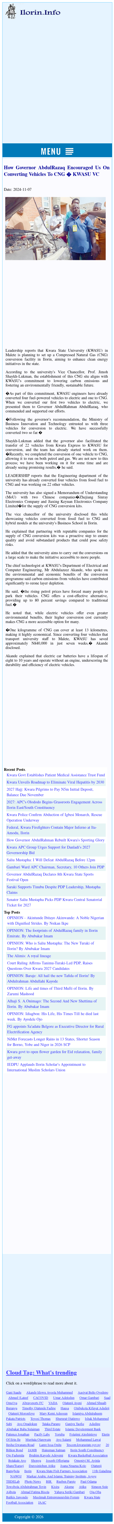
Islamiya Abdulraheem (87, 1413)
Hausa (65, 1408)
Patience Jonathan (17, 1434)
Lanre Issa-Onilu (50, 1444)
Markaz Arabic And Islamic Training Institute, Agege (61, 1476)
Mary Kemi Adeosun (54, 1413)
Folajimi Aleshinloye (83, 1434)
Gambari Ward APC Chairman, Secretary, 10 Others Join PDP (55, 867)
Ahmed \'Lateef (18, 1397)
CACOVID (40, 1397)
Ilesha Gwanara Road (20, 1444)
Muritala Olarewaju (38, 1439)
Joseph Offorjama (57, 1460)
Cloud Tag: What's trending (41, 1372)
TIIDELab (13, 1481)
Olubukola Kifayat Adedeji (91, 1408)
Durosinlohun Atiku (42, 1465)
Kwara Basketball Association (88, 1455)
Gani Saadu (13, 1392)
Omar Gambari (89, 1397)
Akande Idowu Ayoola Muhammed (49, 1392)
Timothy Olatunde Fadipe (39, 1408)
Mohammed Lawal (88, 1439)
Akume (69, 1486)
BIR (49, 1481)
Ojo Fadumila (15, 1455)
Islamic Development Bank (83, 1429)
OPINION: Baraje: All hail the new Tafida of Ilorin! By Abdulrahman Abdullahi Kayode (51, 978)
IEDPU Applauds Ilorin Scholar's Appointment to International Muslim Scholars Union (46, 1067)
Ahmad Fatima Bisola (35, 1492)
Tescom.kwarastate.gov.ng (83, 1444)
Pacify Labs (42, 1434)
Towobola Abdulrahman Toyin (26, 1486)
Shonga (36, 1460)
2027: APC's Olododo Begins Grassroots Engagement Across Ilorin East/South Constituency (54, 804)
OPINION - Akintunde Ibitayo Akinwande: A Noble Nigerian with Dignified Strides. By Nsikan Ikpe (55, 920)
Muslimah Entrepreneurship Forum (56, 1497)
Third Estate (52, 1429)
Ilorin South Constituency (87, 1450)
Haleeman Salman (53, 1450)
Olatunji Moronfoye (21, 1413)
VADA (53, 1402)
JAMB (32, 1450)
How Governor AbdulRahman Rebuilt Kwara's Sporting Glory (56, 840)
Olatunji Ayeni (72, 1402)
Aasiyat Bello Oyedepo (93, 1392)
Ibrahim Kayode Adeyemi (46, 1455)
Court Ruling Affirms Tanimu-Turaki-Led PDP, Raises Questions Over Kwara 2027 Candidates (49, 965)
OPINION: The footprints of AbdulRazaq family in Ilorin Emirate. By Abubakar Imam (52, 933)
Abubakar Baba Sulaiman (23, 1429)
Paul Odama (89, 1481)
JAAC (42, 1502)
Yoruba (59, 1434)
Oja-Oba (95, 1492)
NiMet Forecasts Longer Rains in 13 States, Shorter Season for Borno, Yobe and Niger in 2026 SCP (53, 1041)
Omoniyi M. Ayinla (87, 1460)
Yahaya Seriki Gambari (69, 1492)
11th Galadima (101, 1471)
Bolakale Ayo (17, 1460)
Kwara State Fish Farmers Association (62, 1471)
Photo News (33, 1481)
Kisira (55, 1486)
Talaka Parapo (51, 1423)
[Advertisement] (57, 75)
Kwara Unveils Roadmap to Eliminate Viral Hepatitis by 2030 (55, 782)
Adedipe (94, 1423)
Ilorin (28, 1471)
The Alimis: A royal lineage (29, 955)
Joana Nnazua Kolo (73, 1465)
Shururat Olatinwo (68, 1418)
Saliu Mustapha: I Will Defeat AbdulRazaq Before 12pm (51, 859)
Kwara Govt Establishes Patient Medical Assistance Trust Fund (56, 774)
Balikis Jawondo (17, 1497)
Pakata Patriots (15, 1418)
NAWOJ (16, 1476)
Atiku (82, 1486)
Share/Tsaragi (15, 1465)
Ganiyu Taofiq (74, 1423)
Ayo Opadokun (27, 1423)
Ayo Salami (63, 1439)
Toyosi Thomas (40, 1418)
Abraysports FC (32, 1402)
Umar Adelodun (63, 1397)
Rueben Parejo (66, 1481)
